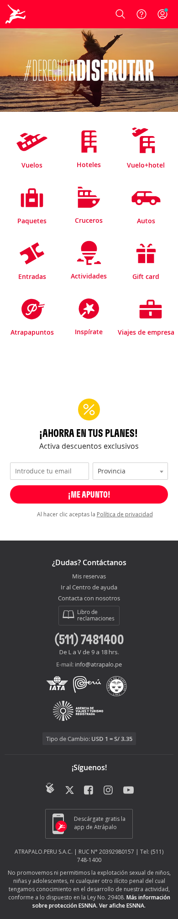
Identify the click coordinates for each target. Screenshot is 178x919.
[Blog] (50, 788)
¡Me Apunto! (89, 494)
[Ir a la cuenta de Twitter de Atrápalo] (69, 789)
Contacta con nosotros (89, 598)
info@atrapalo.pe (98, 664)
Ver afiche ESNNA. (122, 905)
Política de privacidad (125, 514)
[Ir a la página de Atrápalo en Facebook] (89, 789)
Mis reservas (89, 576)
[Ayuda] (141, 14)
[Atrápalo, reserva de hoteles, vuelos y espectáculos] (15, 14)
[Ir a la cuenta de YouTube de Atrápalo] (128, 789)
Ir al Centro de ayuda (89, 587)
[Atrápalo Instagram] (109, 789)
